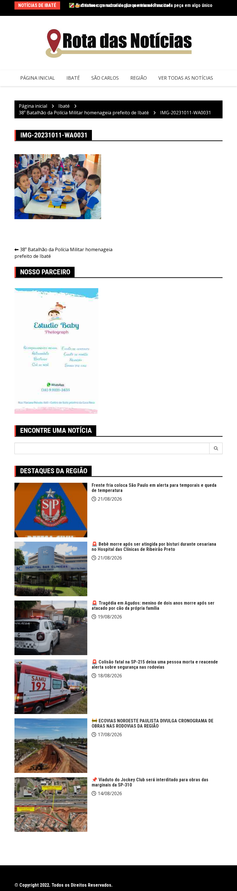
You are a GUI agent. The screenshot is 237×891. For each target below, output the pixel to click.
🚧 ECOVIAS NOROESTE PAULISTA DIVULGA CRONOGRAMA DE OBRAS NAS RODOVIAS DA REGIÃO (152, 723)
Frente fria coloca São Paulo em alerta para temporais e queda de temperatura (154, 487)
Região (138, 78)
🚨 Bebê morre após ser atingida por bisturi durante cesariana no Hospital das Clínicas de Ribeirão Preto (154, 546)
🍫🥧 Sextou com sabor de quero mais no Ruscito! (119, 5)
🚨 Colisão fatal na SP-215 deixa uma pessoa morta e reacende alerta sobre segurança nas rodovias (155, 664)
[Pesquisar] (216, 448)
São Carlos (105, 78)
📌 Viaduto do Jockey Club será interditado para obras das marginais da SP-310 (150, 782)
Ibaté (73, 78)
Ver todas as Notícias (185, 78)
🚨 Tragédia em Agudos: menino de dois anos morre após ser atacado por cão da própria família (153, 605)
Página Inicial (37, 78)
